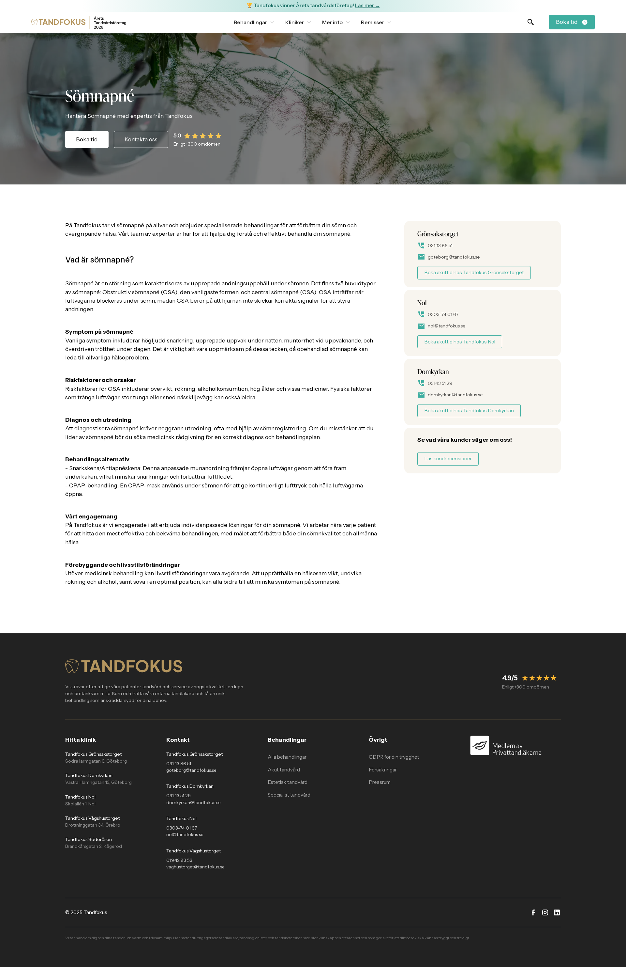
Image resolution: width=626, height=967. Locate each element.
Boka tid (87, 139)
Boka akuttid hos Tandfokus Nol (459, 342)
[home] (58, 22)
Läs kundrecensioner (448, 458)
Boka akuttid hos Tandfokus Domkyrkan (469, 410)
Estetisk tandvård (287, 782)
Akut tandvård (284, 770)
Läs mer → (367, 5)
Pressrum (380, 782)
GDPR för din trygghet (394, 757)
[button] (254, 22)
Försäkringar (383, 770)
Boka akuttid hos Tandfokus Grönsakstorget (474, 272)
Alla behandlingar (287, 757)
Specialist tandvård (289, 795)
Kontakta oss (141, 139)
